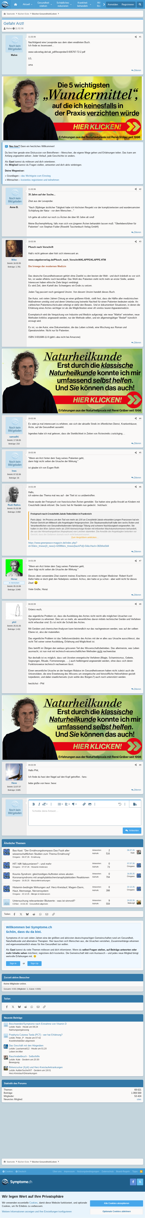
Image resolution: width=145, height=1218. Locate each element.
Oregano (16, 857)
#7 (140, 561)
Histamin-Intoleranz (39, 867)
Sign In (13, 963)
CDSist (16, 904)
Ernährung (35, 857)
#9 (140, 765)
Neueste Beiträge (13, 1017)
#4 (140, 418)
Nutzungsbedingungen (88, 1171)
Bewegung (14, 1062)
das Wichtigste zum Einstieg (36, 175)
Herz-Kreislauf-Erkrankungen (23, 1073)
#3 (140, 241)
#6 (140, 487)
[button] (27, 4)
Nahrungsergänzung (19, 1030)
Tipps (135, 1171)
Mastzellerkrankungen (40, 880)
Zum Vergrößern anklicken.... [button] (85, 537)
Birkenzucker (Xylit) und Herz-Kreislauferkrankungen (36, 1067)
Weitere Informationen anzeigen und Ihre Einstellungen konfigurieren (37, 1211)
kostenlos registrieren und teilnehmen (40, 180)
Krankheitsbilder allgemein (22, 1041)
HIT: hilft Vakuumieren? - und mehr (32, 863)
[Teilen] (136, 37)
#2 (140, 189)
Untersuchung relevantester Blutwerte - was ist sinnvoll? (44, 900)
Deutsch (22, 1171)
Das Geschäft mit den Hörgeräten (26, 1045)
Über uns (57, 1171)
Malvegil (131, 903)
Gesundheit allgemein (39, 904)
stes (139, 1099)
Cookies (9, 1171)
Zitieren (137, 70)
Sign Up (34, 963)
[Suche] (140, 5)
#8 (140, 604)
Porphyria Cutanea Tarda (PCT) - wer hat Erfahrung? (35, 1034)
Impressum (69, 1171)
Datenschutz (108, 1171)
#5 (140, 452)
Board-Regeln (123, 1171)
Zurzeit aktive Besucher (17, 977)
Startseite (15, 4)
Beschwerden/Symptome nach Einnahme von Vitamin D (37, 1023)
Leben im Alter (16, 1051)
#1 (140, 37)
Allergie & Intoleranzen (40, 894)
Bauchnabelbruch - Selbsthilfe (24, 1056)
